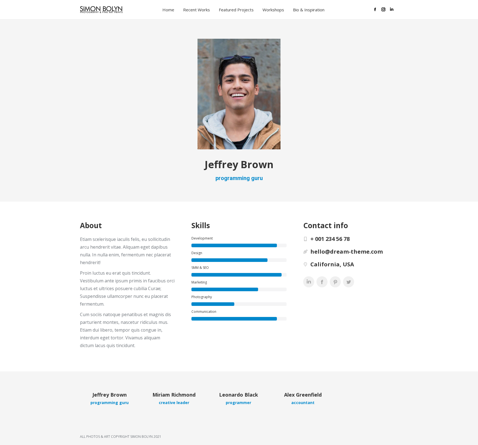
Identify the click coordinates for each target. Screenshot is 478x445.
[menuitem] (170, 9)
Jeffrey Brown (109, 394)
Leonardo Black (238, 394)
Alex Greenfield (303, 394)
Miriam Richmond (174, 394)
